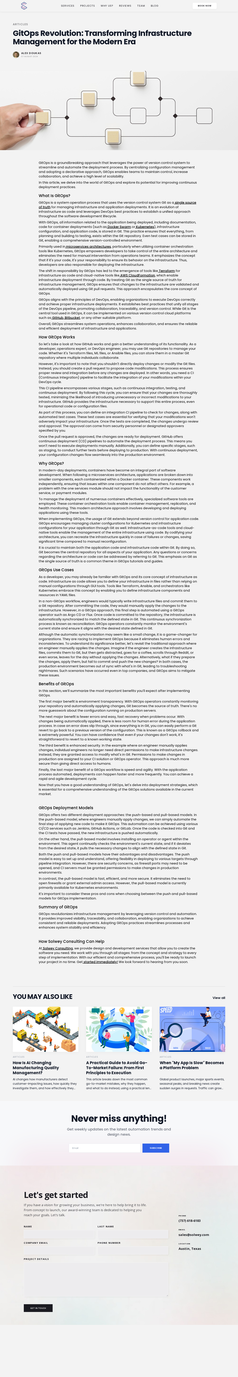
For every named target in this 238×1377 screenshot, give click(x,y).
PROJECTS (87, 6)
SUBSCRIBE (156, 1148)
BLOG (154, 6)
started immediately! (100, 962)
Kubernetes (144, 227)
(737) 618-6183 (190, 1220)
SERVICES (67, 6)
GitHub (57, 317)
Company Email (36, 1243)
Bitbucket (72, 317)
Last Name (106, 1226)
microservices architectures (88, 246)
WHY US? (107, 6)
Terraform (166, 271)
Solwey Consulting (57, 948)
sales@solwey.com (194, 1235)
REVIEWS (125, 6)
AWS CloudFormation (137, 275)
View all (219, 998)
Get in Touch (38, 1308)
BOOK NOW (204, 5)
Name (28, 1226)
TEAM (141, 6)
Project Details (36, 1259)
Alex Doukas (31, 53)
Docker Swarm (119, 227)
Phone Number (109, 1243)
